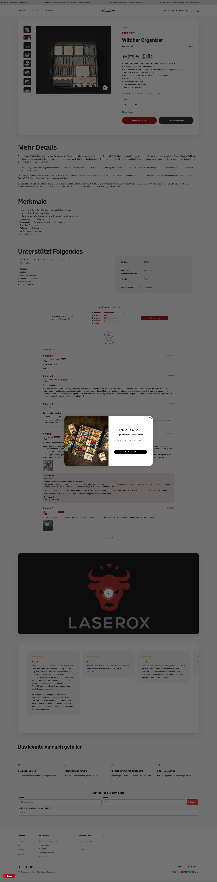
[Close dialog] (150, 418)
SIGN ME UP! (130, 452)
